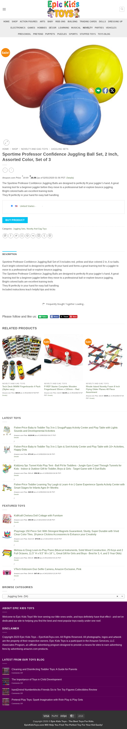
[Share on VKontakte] (33, 235)
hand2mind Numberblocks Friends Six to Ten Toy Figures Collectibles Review (54, 689)
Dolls (102, 21)
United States (27, 206)
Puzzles (62, 34)
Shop (15, 21)
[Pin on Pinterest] (27, 235)
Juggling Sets (59, 149)
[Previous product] (11, 170)
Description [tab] (9, 254)
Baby (50, 21)
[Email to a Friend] (21, 235)
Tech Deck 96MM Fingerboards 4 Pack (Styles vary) (21, 388)
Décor (52, 28)
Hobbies (42, 28)
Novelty (88, 28)
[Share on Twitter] (16, 235)
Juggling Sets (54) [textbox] (62, 596)
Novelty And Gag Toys (34, 149)
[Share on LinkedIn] (38, 235)
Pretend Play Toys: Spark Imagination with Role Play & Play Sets (47, 699)
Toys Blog (104, 34)
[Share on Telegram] (50, 235)
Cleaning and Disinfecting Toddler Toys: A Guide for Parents (44, 669)
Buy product (15, 220)
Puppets (50, 34)
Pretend (38, 34)
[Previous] (2, 372)
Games (31, 28)
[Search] (121, 9)
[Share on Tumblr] (44, 235)
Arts (42, 21)
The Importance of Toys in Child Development (37, 679)
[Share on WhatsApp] (5, 235)
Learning (63, 28)
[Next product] (5, 170)
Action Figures (29, 21)
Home (6, 21)
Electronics (18, 28)
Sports (73, 34)
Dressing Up (115, 21)
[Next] (124, 372)
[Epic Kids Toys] (63, 9)
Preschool (24, 34)
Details (69, 177)
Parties (99, 28)
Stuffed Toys (88, 34)
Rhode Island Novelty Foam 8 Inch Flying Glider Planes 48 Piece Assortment (103, 389)
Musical (76, 28)
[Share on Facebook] (10, 235)
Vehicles (111, 28)
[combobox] (63, 596)
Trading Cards (88, 21)
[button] (4, 9)
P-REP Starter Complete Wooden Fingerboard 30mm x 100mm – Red (61, 388)
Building (73, 21)
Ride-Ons (60, 21)
